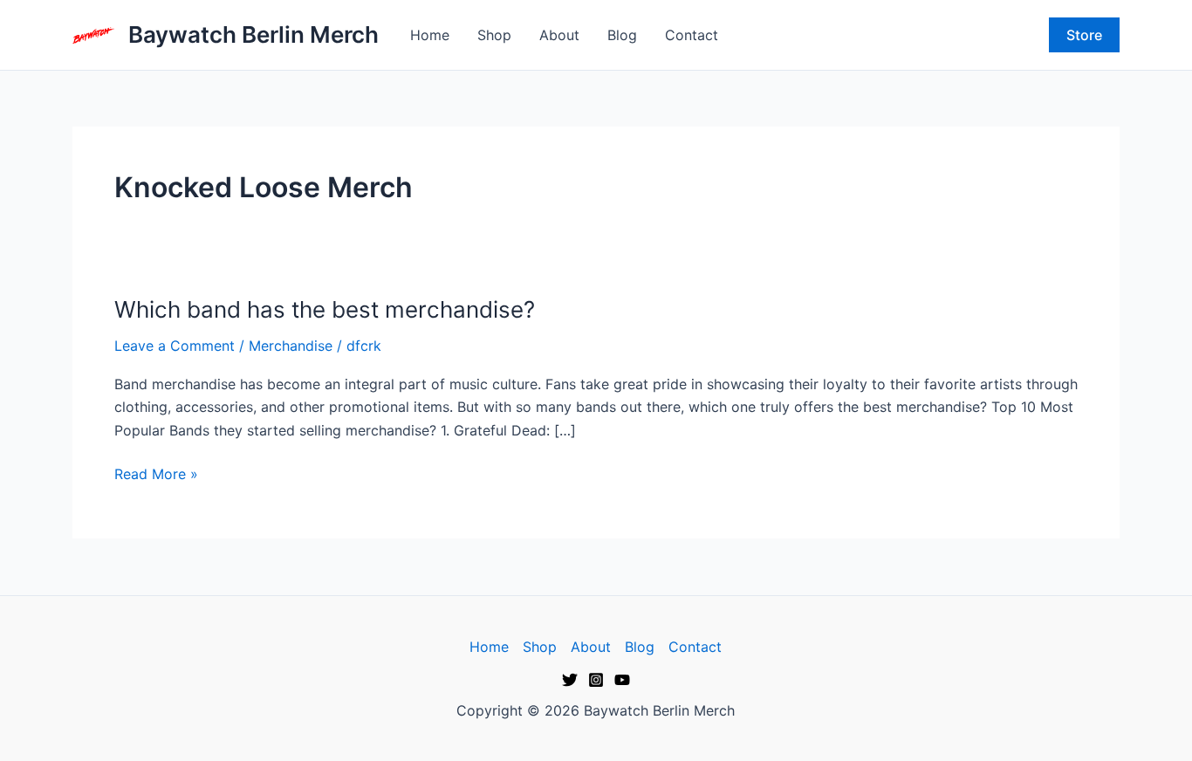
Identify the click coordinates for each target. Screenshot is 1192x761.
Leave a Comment (174, 345)
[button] (1084, 34)
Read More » (156, 473)
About (559, 35)
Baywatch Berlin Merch (253, 34)
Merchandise (290, 345)
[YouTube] (622, 680)
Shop (494, 35)
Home (429, 35)
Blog (622, 35)
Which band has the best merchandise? (324, 309)
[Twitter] (570, 680)
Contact (691, 35)
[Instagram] (596, 680)
